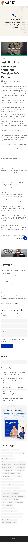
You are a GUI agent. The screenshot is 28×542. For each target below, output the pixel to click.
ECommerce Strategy (19, 470)
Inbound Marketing (19, 482)
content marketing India (7, 455)
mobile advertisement (6, 490)
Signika (14, 121)
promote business (6, 496)
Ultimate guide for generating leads (9, 519)
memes (17, 487)
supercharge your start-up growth (9, 516)
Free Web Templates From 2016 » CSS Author (13, 270)
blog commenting (5, 450)
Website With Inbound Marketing (9, 522)
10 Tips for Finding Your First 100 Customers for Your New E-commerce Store (14, 381)
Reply (17, 276)
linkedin (3, 487)
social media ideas (19, 502)
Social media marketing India (8, 508)
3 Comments (5, 83)
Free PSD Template (7, 235)
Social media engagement (7, 502)
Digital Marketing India (6, 464)
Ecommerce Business (20, 467)
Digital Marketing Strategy (7, 467)
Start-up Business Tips (7, 513)
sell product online (6, 499)
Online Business (5, 493)
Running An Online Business (18, 496)
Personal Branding (15, 493)
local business (11, 487)
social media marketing (7, 505)
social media (15, 499)
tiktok (20, 516)
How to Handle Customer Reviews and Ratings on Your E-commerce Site (14, 373)
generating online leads (7, 476)
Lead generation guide (18, 484)
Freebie (17, 19)
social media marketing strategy (9, 511)
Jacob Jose (6, 81)
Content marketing (19, 453)
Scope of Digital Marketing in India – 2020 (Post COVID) (13, 399)
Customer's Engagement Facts (8, 461)
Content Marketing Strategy (8, 458)
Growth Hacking (18, 476)
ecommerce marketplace (7, 470)
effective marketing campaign (8, 473)
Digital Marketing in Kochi (19, 464)
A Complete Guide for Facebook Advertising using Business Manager (13, 393)
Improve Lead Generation (7, 482)
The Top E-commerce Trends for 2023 (14, 387)
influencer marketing (6, 484)
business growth (15, 450)
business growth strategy (7, 453)
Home (10, 19)
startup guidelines (18, 513)
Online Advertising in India (19, 490)
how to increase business (7, 479)
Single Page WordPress (20, 235)
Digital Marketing (21, 461)
